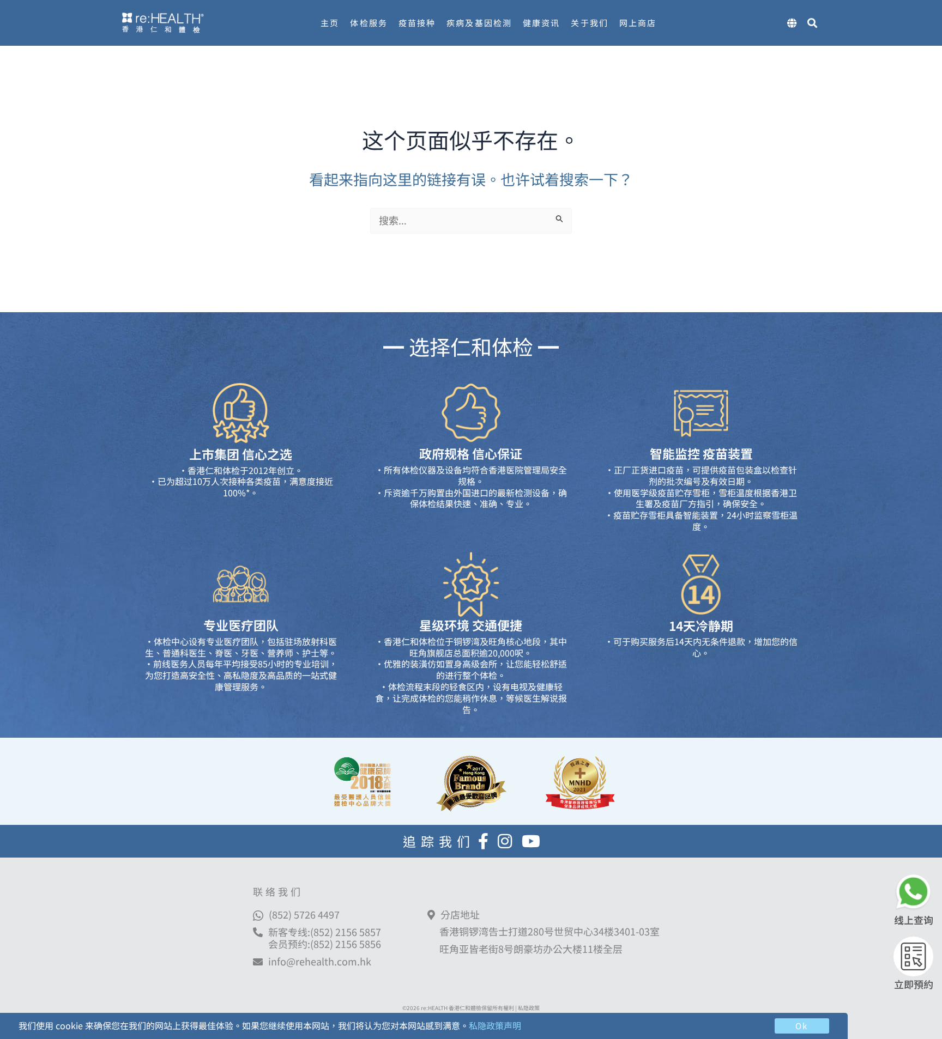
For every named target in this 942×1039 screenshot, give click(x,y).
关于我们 (589, 22)
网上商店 (637, 22)
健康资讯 (541, 22)
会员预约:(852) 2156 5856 (324, 944)
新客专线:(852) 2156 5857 (324, 932)
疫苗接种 (417, 22)
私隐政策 (529, 1008)
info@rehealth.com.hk (319, 962)
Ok (801, 1025)
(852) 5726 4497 (304, 914)
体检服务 (368, 22)
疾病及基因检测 (479, 22)
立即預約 (913, 984)
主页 (330, 22)
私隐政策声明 (495, 1025)
